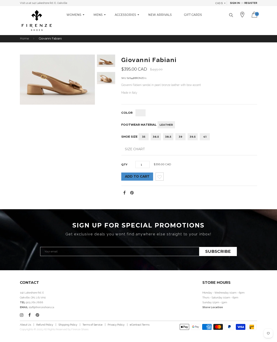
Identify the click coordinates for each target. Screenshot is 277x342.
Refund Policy (44, 324)
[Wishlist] (160, 177)
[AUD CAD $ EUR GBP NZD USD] (220, 3)
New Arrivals (160, 15)
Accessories (125, 15)
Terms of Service (92, 324)
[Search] (231, 15)
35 (143, 136)
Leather (166, 124)
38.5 (168, 136)
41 (204, 136)
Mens (98, 15)
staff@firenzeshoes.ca (41, 307)
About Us (25, 324)
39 (180, 136)
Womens (74, 15)
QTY (124, 164)
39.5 (193, 136)
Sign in (235, 3)
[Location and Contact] (242, 14)
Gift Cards (193, 15)
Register (250, 3)
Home (24, 38)
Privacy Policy (116, 324)
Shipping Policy (67, 324)
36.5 (156, 136)
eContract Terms (139, 324)
